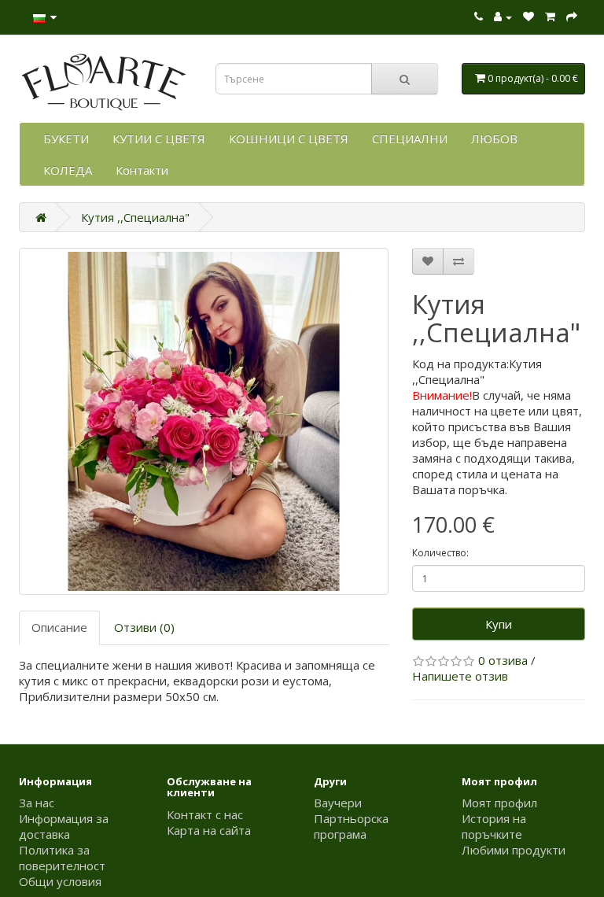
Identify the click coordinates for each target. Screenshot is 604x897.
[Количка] (550, 16)
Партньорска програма (351, 826)
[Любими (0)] (528, 16)
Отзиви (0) (144, 627)
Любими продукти (513, 850)
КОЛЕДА (67, 170)
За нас (36, 802)
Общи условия (60, 881)
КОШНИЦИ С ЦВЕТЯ (288, 138)
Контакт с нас (205, 814)
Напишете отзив (460, 676)
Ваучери (338, 802)
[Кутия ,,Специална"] (204, 421)
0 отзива (503, 660)
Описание (59, 627)
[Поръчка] (571, 16)
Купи (498, 624)
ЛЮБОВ (494, 138)
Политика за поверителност (62, 857)
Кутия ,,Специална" (135, 217)
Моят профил (499, 802)
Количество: (440, 552)
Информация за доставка (64, 826)
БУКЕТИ (66, 138)
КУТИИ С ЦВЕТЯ (158, 138)
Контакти (142, 170)
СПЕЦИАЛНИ (409, 138)
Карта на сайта (209, 830)
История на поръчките (494, 826)
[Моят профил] (503, 16)
